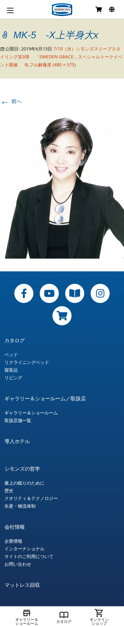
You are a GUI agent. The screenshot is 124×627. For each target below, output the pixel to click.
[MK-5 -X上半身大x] (62, 183)
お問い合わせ (17, 564)
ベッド (11, 354)
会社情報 (14, 526)
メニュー (10, 10)
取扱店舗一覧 (17, 420)
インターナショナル (24, 549)
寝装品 (11, 370)
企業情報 (13, 541)
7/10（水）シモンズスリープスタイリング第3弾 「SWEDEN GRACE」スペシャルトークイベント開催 (61, 57)
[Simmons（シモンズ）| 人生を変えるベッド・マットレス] (62, 9)
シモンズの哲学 (22, 468)
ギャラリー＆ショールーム (31, 413)
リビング (13, 377)
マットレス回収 (22, 584)
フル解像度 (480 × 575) (52, 65)
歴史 (8, 490)
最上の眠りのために (24, 483)
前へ (11, 101)
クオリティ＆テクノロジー (31, 498)
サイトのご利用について (28, 556)
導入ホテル (17, 441)
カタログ (14, 340)
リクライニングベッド (26, 362)
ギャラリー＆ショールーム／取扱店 (45, 398)
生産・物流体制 (20, 506)
